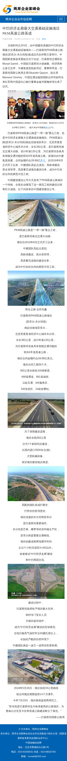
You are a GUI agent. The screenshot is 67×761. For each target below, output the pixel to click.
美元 (42, 160)
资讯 (44, 39)
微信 (47, 127)
